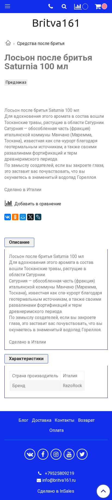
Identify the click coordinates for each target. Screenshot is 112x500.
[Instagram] (56, 454)
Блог (23, 420)
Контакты (64, 420)
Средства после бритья (40, 43)
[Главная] (8, 43)
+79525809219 (59, 473)
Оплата (56, 430)
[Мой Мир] (23, 217)
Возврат (86, 420)
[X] (30, 217)
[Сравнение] (81, 6)
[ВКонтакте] (7, 217)
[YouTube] (69, 454)
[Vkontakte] (29, 454)
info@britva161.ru (59, 480)
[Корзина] (101, 6)
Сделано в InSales (56, 491)
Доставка (41, 420)
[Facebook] (43, 454)
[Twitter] (82, 454)
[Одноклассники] (15, 217)
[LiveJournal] (38, 217)
